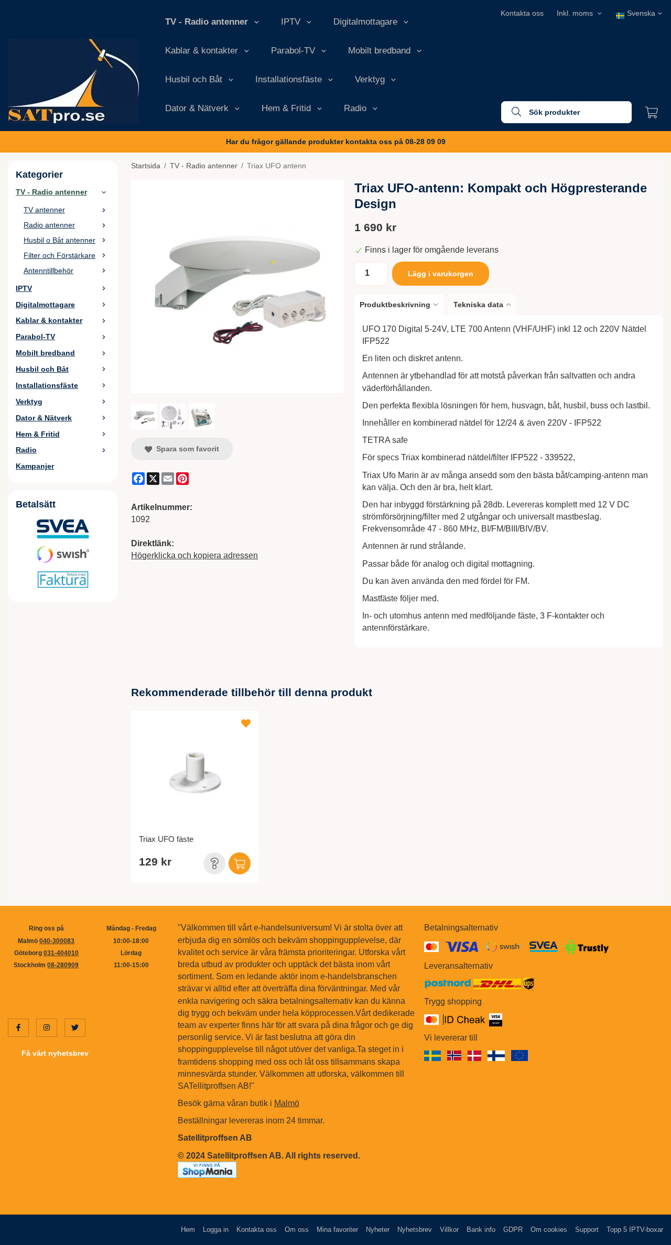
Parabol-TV (293, 51)
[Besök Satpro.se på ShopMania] (207, 1169)
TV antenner (44, 209)
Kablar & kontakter (201, 51)
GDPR (513, 1229)
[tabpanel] (508, 481)
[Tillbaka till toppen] (649, 1230)
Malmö (286, 1103)
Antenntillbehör (48, 270)
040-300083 (56, 941)
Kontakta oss (522, 13)
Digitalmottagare (365, 22)
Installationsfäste (288, 79)
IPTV (290, 22)
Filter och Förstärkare (59, 255)
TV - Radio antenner (206, 22)
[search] (511, 112)
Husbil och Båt (193, 79)
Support (587, 1229)
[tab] (401, 305)
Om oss (297, 1229)
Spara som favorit (185, 449)
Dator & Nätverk (197, 108)
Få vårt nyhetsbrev (55, 1053)
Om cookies (549, 1229)
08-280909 (63, 965)
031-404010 (61, 953)
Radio (355, 108)
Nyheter (377, 1229)
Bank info (481, 1229)
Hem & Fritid (286, 108)
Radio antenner (49, 225)
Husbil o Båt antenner (59, 240)
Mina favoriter (337, 1229)
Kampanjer (35, 466)
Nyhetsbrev (414, 1229)
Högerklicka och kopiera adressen (194, 555)
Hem (188, 1229)
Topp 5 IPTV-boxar (635, 1229)
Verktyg (370, 79)
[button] (214, 863)
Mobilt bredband (379, 51)
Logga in (216, 1229)
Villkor (449, 1229)
